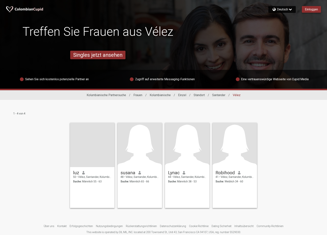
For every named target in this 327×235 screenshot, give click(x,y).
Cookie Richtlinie (199, 226)
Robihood (225, 172)
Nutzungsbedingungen (109, 226)
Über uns (49, 226)
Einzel (182, 95)
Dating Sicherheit (221, 226)
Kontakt (62, 226)
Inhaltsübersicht (244, 226)
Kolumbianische (160, 95)
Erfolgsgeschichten (81, 226)
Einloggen (311, 9)
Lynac (174, 172)
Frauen (137, 95)
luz (76, 172)
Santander (218, 95)
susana (128, 172)
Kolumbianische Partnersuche (106, 95)
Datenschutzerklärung (173, 226)
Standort (199, 95)
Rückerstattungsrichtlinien (141, 226)
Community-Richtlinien (270, 226)
